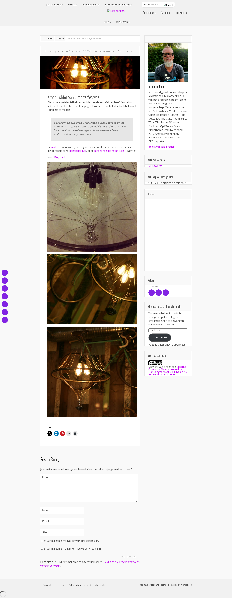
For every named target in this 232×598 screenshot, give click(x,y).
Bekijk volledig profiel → (162, 146)
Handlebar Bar (77, 150)
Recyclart (59, 157)
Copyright (47, 585)
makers (55, 147)
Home (50, 38)
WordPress (186, 584)
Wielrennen (109, 51)
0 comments (125, 51)
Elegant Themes (159, 584)
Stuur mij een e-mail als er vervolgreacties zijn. (71, 540)
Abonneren (160, 337)
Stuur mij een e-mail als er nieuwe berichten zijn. (72, 548)
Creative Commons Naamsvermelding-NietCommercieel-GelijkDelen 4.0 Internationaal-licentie (167, 370)
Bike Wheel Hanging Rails (109, 150)
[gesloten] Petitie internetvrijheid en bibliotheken (82, 585)
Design (60, 38)
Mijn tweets (155, 166)
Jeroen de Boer (65, 51)
